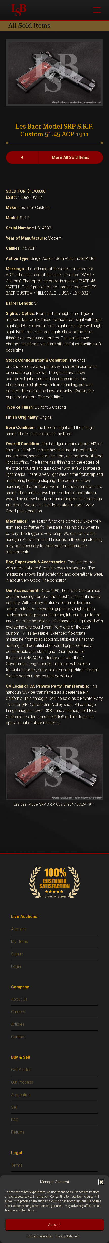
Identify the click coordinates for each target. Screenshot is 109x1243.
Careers (18, 1011)
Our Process (22, 1082)
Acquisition (20, 1094)
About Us (19, 999)
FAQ (15, 1119)
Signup (17, 954)
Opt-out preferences (40, 1236)
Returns (18, 1132)
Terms (16, 1165)
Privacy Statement (67, 1236)
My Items (19, 941)
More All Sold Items (70, 157)
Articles (17, 1024)
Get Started (21, 1069)
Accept (54, 1225)
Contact (18, 1036)
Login (16, 966)
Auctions (19, 929)
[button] (101, 1181)
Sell (14, 1107)
